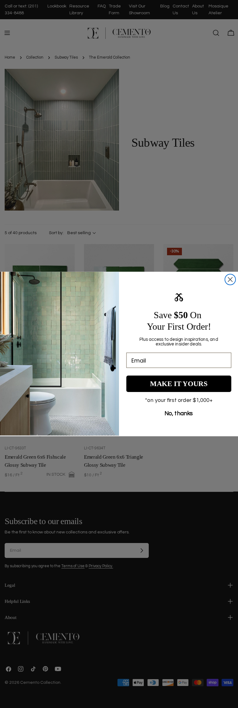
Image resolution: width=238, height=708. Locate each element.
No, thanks (179, 413)
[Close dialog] (230, 279)
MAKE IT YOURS (179, 384)
